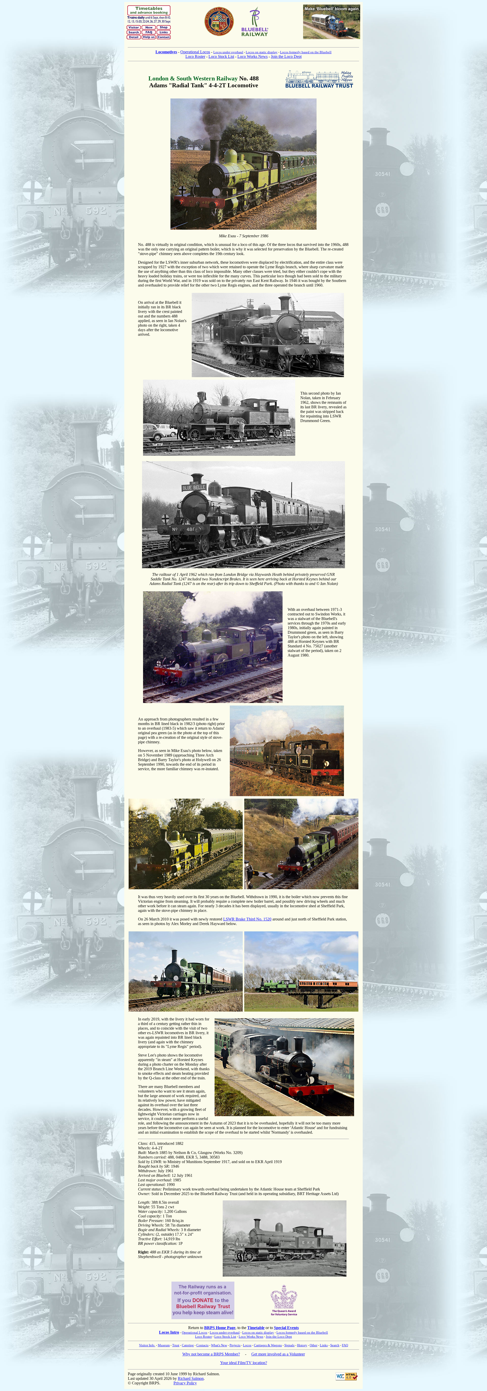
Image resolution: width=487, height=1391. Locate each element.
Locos (247, 1345)
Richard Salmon (191, 1378)
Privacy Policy (185, 1383)
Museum (164, 1345)
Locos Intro (169, 1332)
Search (334, 1345)
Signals (289, 1345)
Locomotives (166, 52)
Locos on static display (261, 52)
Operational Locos (195, 52)
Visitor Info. (147, 1345)
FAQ (345, 1345)
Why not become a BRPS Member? (211, 1354)
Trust (175, 1345)
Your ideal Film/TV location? (243, 1363)
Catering (188, 1345)
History (302, 1345)
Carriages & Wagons (268, 1345)
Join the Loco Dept (286, 56)
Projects (235, 1345)
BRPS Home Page (219, 1328)
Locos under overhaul (228, 52)
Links (324, 1345)
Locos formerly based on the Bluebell (306, 52)
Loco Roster (195, 56)
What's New (219, 1345)
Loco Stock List (221, 56)
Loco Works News (252, 56)
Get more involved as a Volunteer (278, 1354)
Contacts (202, 1345)
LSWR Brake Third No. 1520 (247, 919)
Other (313, 1345)
